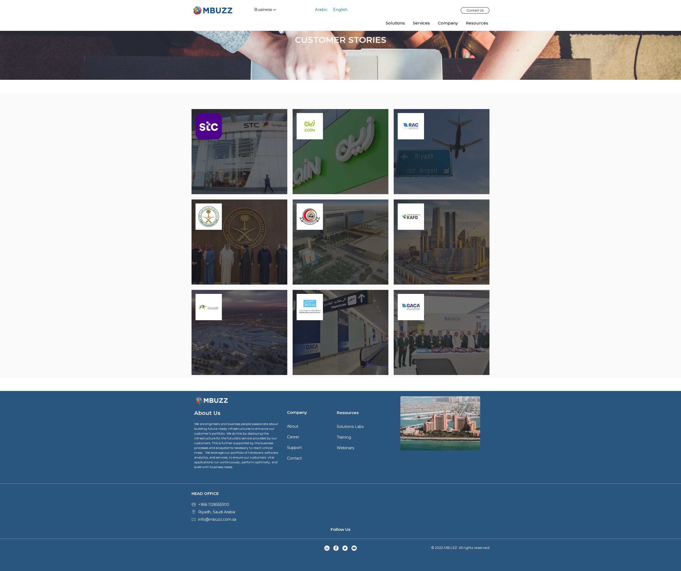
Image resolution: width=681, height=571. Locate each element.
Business (263, 9)
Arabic (321, 9)
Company (448, 23)
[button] (475, 10)
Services (421, 23)
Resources (477, 23)
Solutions (395, 23)
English (340, 9)
